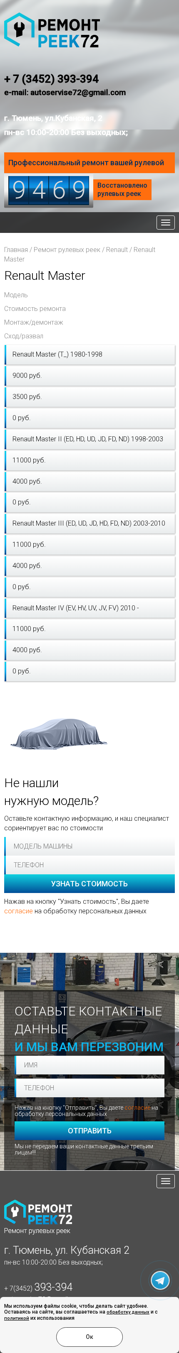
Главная (16, 250)
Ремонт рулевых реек (67, 250)
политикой (16, 1318)
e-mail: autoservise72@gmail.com (65, 92)
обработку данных (128, 1312)
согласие (18, 911)
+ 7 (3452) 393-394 (51, 79)
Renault (117, 250)
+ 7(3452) (38, 1288)
